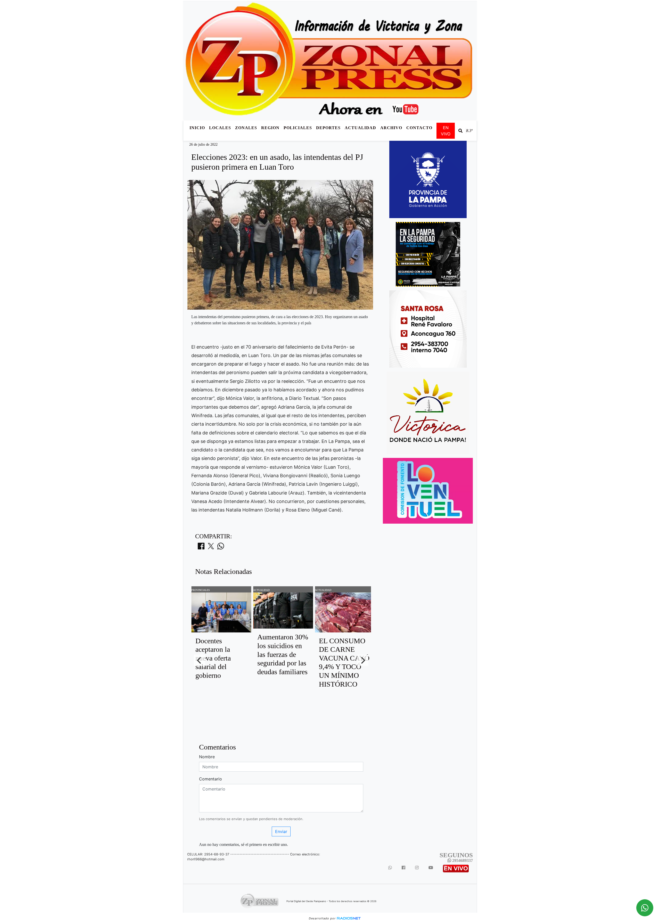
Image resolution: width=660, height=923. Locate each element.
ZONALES (246, 128)
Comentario (210, 778)
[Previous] (199, 660)
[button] (460, 131)
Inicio (197, 128)
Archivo (391, 128)
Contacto (419, 128)
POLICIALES (298, 128)
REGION (270, 128)
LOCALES (220, 128)
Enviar (281, 831)
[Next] (362, 660)
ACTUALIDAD (360, 128)
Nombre (207, 756)
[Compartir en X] (211, 547)
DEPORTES (328, 128)
